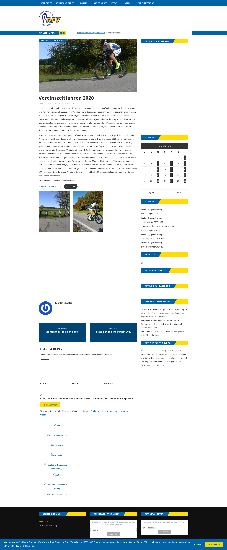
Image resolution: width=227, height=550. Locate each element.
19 (158, 175)
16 (185, 169)
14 (171, 169)
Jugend (83, 3)
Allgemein (73, 33)
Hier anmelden (159, 365)
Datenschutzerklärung (48, 525)
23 (185, 175)
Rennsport (58, 40)
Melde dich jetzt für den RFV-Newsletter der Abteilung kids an (113, 523)
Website (108, 383)
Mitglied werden (152, 335)
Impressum (43, 521)
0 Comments (77, 103)
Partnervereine (146, 3)
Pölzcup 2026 (132, 33)
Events (114, 3)
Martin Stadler (46, 103)
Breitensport (100, 3)
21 (171, 175)
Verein (128, 3)
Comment (44, 359)
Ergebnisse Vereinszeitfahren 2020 (51, 186)
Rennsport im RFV (65, 3)
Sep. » (178, 192)
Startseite (46, 3)
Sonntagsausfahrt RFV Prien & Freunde (157, 226)
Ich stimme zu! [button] (214, 544)
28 (171, 181)
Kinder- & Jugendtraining (151, 209)
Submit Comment (50, 405)
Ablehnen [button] (198, 544)
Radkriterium (117, 33)
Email (76, 383)
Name (44, 383)
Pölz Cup (103, 33)
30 (185, 181)
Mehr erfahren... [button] (27, 546)
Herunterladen (71, 186)
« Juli (151, 192)
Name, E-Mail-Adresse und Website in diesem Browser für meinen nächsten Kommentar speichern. (87, 398)
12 (158, 169)
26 (158, 181)
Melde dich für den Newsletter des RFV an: (165, 522)
